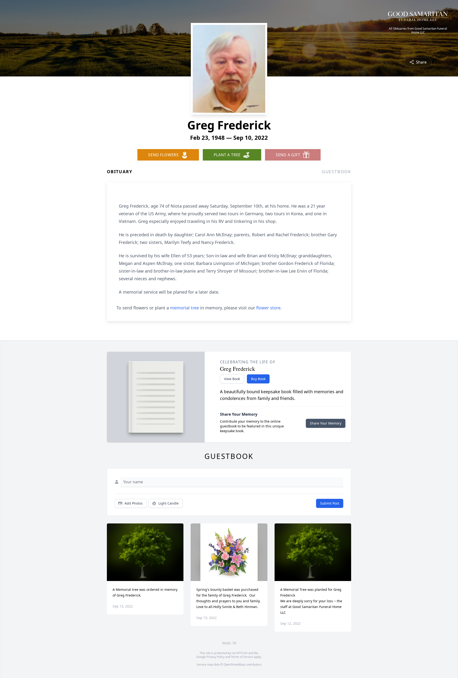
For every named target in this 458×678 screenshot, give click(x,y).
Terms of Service (242, 657)
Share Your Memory (325, 423)
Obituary (119, 171)
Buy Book (258, 379)
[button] (145, 552)
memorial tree (184, 308)
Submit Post (329, 503)
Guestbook (336, 171)
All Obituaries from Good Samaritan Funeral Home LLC (418, 30)
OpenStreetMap (234, 664)
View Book (232, 379)
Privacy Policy (215, 657)
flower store (268, 308)
